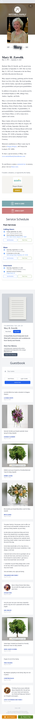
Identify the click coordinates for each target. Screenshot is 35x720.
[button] (17, 416)
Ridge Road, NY (11, 273)
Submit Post (17, 382)
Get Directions (10, 240)
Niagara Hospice (12, 146)
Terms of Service (22, 712)
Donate (17, 190)
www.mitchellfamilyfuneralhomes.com (13, 156)
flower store (14, 167)
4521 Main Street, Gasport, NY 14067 (17, 237)
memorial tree (22, 164)
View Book (8, 331)
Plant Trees (24, 240)
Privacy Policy (13, 712)
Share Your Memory (10, 354)
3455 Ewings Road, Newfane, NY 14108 (17, 255)
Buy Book (16, 331)
